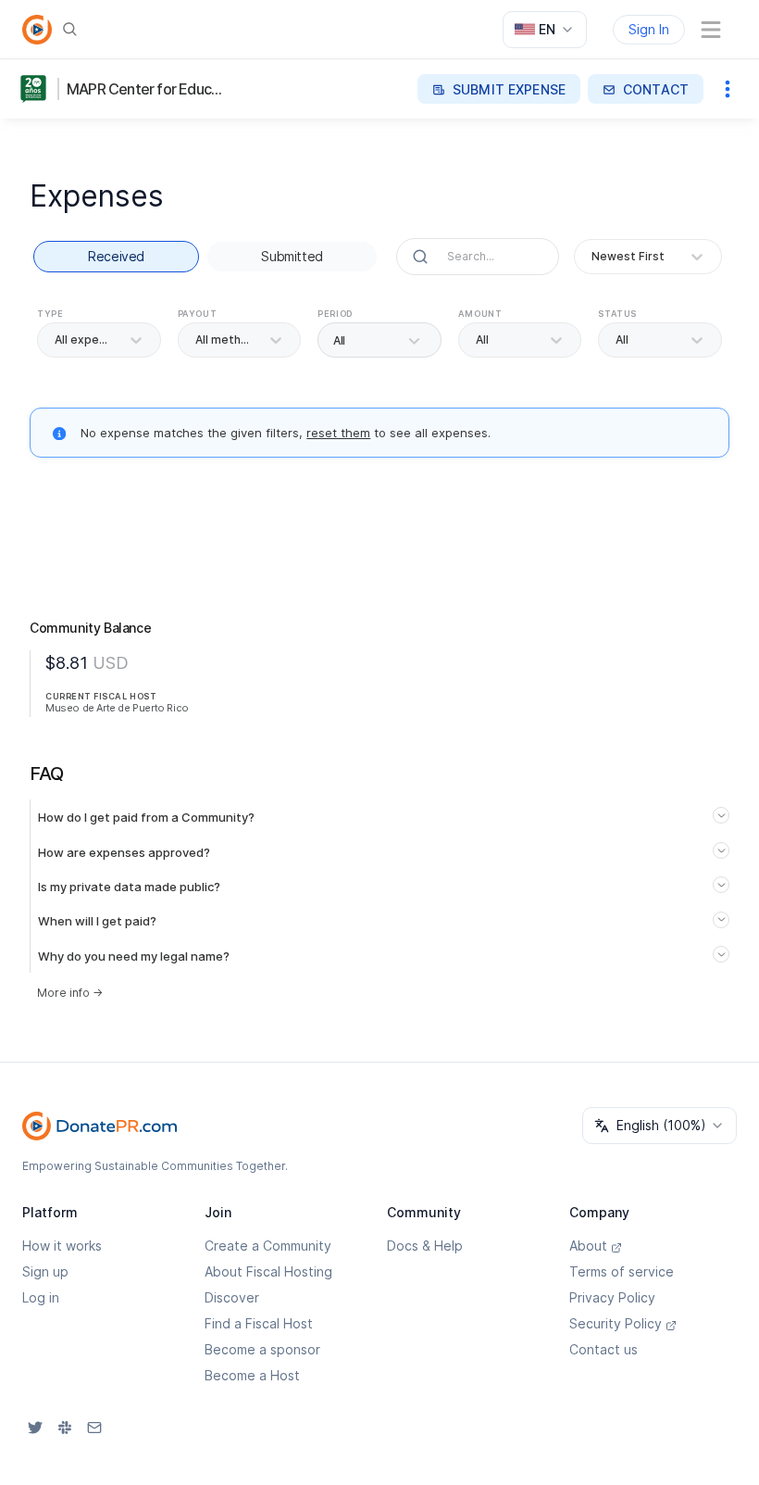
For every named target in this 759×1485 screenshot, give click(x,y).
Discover (232, 1297)
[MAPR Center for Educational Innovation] (37, 88)
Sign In (648, 29)
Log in (40, 1297)
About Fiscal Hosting (268, 1271)
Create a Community (268, 1245)
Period (335, 313)
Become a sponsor (262, 1349)
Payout (198, 313)
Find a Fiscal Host (259, 1323)
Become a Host (252, 1375)
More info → (70, 993)
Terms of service (621, 1271)
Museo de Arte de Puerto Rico (117, 707)
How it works (62, 1245)
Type (50, 313)
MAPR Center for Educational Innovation (147, 89)
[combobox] (545, 29)
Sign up (45, 1271)
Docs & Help (425, 1245)
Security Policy (615, 1323)
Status (617, 313)
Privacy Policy (612, 1297)
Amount (480, 313)
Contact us (603, 1349)
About (588, 1245)
